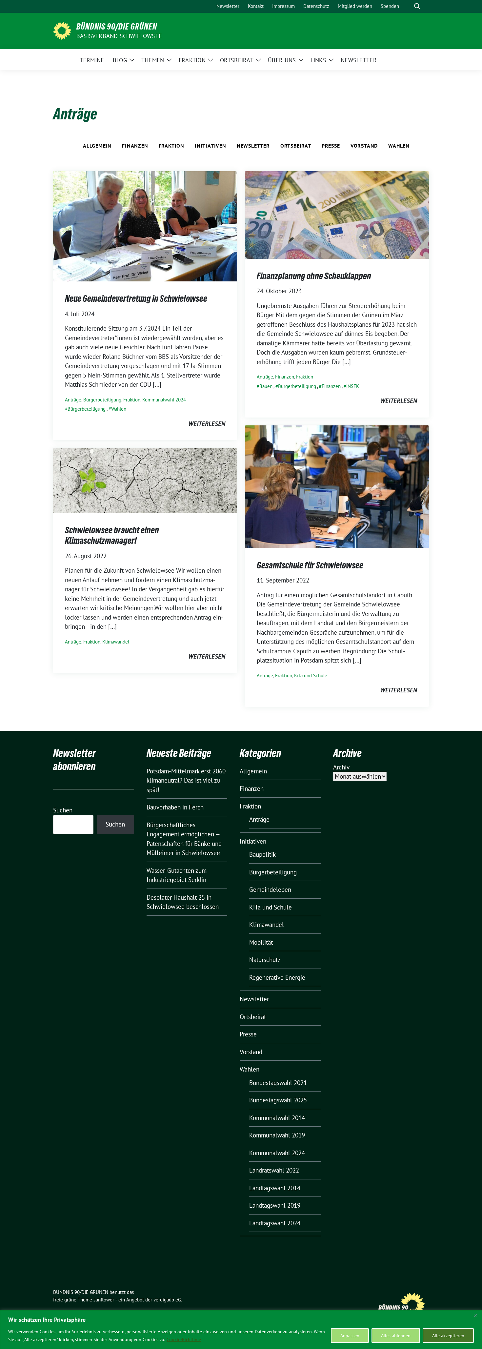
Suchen (62, 810)
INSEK (352, 386)
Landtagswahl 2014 (274, 1188)
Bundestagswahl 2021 (278, 1083)
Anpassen (349, 1336)
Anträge (73, 400)
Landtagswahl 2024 (274, 1223)
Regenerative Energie (277, 977)
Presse (331, 145)
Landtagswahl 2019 (274, 1205)
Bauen (265, 386)
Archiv (341, 767)
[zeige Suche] (417, 6)
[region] (241, 1329)
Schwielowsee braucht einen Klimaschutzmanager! (112, 535)
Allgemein (97, 145)
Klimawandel (115, 642)
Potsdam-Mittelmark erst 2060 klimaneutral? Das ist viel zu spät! (186, 780)
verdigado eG (167, 1300)
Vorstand (364, 145)
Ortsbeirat (295, 145)
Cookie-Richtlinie (184, 1339)
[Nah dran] (475, 1315)
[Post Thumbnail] (145, 226)
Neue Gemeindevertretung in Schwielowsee (136, 298)
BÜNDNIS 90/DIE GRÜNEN (116, 26)
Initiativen (210, 145)
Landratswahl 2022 (274, 1170)
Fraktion (171, 145)
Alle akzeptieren (448, 1336)
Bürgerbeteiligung (102, 400)
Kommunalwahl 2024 (164, 400)
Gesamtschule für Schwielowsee (310, 565)
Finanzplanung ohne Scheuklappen (314, 276)
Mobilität (261, 942)
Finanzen (135, 145)
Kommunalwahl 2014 (277, 1118)
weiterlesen (206, 424)
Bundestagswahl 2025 (278, 1100)
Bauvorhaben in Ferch (175, 807)
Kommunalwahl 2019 (277, 1135)
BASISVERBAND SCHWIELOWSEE (119, 36)
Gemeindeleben (270, 889)
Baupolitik (262, 854)
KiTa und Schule (310, 675)
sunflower (103, 1300)
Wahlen (399, 145)
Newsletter (253, 145)
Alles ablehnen (396, 1336)
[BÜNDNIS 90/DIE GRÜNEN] (62, 30)
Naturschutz (265, 960)
